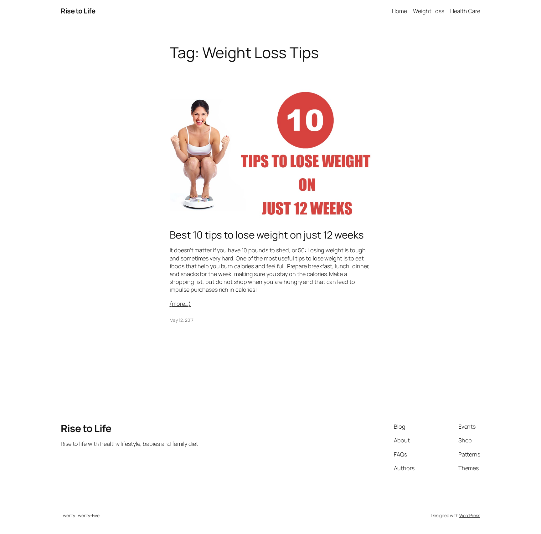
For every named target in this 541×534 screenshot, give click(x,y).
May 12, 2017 (182, 320)
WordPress (469, 515)
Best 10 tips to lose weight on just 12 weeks (267, 234)
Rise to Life (78, 11)
